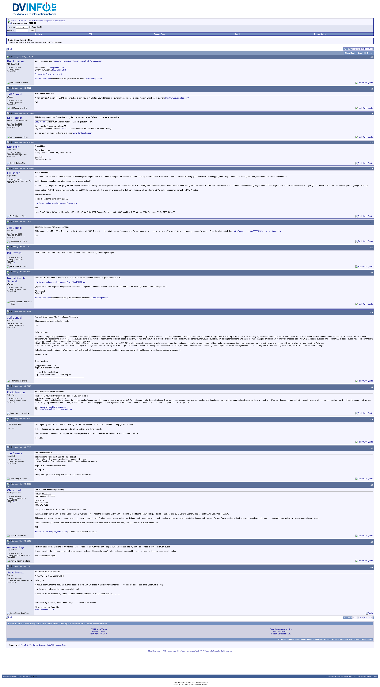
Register (38, 34)
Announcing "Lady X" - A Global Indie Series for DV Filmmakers (209, 651)
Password (10, 30)
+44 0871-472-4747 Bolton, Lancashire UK (281, 631)
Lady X (59, 74)
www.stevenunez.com (44, 609)
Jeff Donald (14, 94)
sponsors (65, 128)
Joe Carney (14, 453)
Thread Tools (350, 53)
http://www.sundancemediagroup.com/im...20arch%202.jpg (60, 282)
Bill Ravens (14, 253)
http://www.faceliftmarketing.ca (52, 407)
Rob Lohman (15, 61)
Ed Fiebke (13, 173)
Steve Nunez (15, 572)
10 (14, 263)
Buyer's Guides (320, 34)
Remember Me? (37, 27)
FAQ (90, 34)
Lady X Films (40, 122)
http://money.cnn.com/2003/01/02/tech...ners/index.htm (257, 231)
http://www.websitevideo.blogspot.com (55, 409)
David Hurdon (16, 392)
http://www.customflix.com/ (177, 98)
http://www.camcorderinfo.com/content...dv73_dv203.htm (77, 61)
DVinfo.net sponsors (93, 79)
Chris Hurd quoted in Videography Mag (162, 651)
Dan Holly (13, 146)
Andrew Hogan (16, 547)
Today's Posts (159, 34)
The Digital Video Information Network (350, 676)
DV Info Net (22, 21)
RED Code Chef (59, 70)
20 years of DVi (60, 532)
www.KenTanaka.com (82, 133)
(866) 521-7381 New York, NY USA (98, 631)
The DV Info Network (35, 21)
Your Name (11, 27)
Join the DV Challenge (44, 74)
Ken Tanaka (15, 117)
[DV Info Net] (34, 15)
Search (237, 34)
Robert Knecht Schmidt (16, 280)
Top (375, 676)
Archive (369, 676)
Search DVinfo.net (43, 79)
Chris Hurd (14, 490)
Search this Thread (365, 53)
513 (14, 502)
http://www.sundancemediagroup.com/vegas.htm (56, 203)
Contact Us (329, 676)
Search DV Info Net (43, 532)
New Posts (181, 651)
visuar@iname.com (55, 68)
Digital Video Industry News (55, 21)
